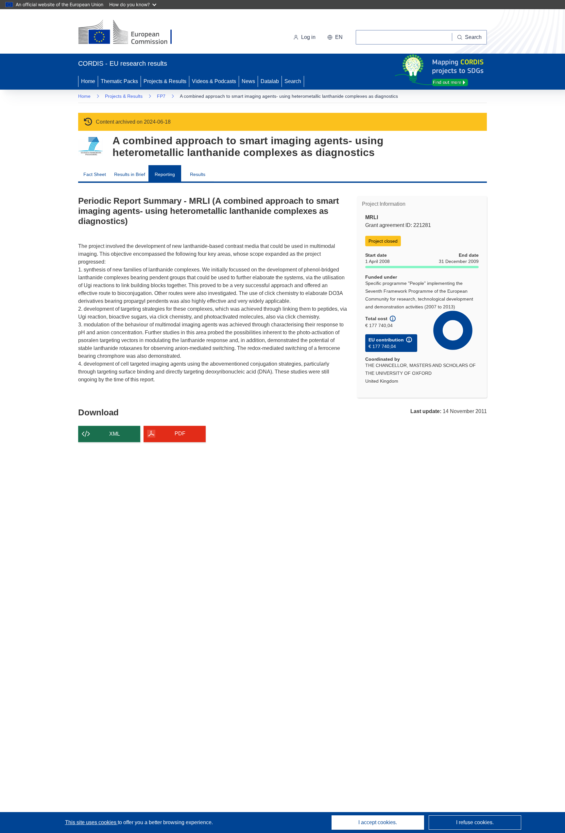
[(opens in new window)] (131, 33)
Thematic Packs (119, 81)
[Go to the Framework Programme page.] (90, 146)
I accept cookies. (377, 822)
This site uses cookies (91, 822)
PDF (180, 433)
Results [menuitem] (197, 174)
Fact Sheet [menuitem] (94, 174)
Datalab (270, 81)
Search (292, 81)
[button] (335, 37)
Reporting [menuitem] (165, 174)
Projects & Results (165, 81)
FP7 (161, 96)
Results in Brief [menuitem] (129, 174)
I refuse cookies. (475, 822)
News (248, 81)
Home (88, 81)
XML (114, 434)
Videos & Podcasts (214, 81)
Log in (308, 37)
